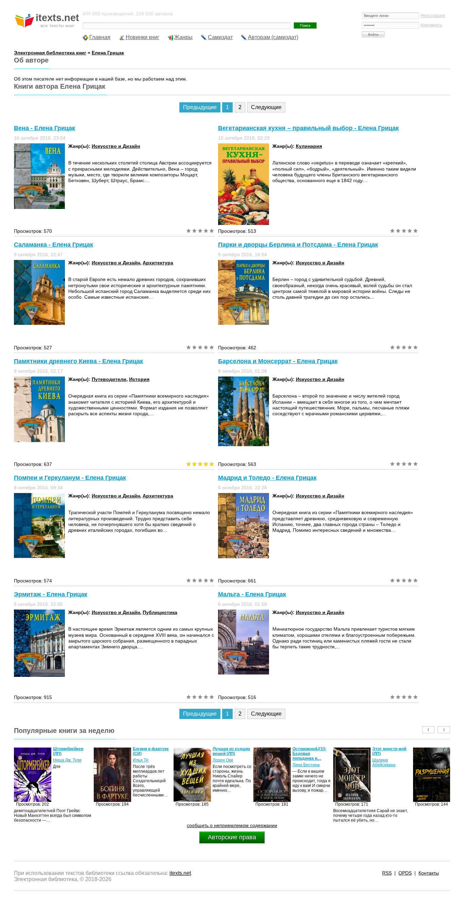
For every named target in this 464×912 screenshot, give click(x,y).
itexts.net (180, 873)
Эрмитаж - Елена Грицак (50, 594)
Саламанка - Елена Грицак (53, 244)
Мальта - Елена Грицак (252, 594)
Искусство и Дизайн (116, 146)
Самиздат (220, 37)
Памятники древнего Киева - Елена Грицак (78, 361)
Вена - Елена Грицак (44, 128)
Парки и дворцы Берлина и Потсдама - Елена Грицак (298, 244)
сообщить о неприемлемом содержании (232, 825)
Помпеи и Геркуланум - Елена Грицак (70, 477)
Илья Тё (61, 760)
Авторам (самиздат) (273, 37)
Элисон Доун (384, 755)
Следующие (266, 107)
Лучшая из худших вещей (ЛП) (152, 751)
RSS (387, 873)
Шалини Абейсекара (304, 762)
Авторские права (232, 837)
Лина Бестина (226, 764)
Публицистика (160, 612)
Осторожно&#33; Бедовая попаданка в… (230, 754)
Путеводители (109, 379)
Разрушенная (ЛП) (390, 749)
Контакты (428, 873)
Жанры (183, 37)
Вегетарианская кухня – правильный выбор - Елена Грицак (308, 128)
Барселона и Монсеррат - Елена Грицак (278, 361)
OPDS (405, 873)
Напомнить (431, 25)
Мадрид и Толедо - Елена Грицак (267, 477)
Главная (99, 37)
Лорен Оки (143, 760)
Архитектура (158, 262)
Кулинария (309, 146)
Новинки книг (142, 37)
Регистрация (433, 15)
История (139, 379)
